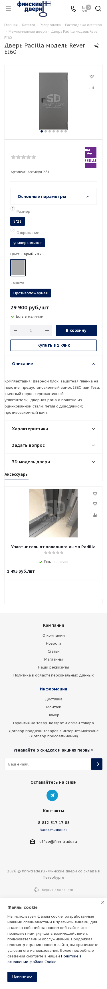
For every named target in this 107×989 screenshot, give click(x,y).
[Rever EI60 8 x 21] (53, 101)
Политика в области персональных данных (53, 675)
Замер (53, 715)
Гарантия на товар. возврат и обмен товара (53, 723)
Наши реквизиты (53, 667)
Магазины (53, 659)
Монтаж (53, 707)
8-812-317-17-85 (53, 822)
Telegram (52, 795)
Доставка (53, 699)
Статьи (54, 651)
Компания (53, 625)
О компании (54, 635)
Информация (53, 689)
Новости (53, 643)
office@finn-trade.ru (58, 841)
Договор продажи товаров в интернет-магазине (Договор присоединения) (54, 733)
